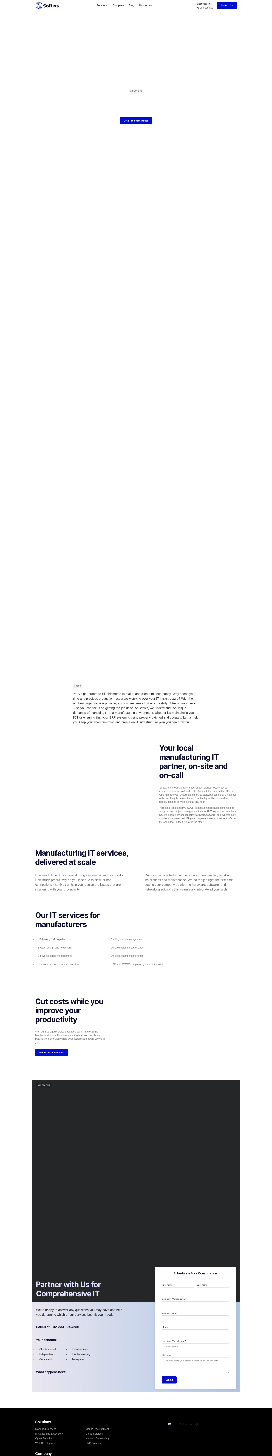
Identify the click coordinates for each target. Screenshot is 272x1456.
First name (167, 1285)
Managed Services (45, 1429)
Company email (169, 1313)
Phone (165, 1327)
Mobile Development (97, 1429)
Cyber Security (43, 1438)
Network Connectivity (97, 1438)
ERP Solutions (94, 1443)
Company (118, 5)
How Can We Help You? (174, 1341)
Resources (145, 5)
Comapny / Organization (174, 1299)
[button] (204, 4)
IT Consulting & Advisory (49, 1433)
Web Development (45, 1443)
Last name (202, 1285)
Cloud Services (94, 1433)
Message (166, 1355)
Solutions (102, 5)
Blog (131, 5)
